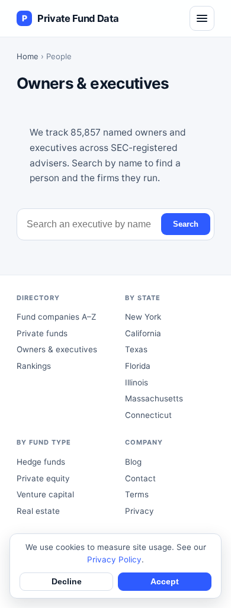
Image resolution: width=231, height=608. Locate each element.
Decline (67, 581)
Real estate (38, 511)
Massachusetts (154, 398)
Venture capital (45, 494)
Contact (140, 478)
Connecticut (148, 415)
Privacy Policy (114, 559)
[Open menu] (202, 18)
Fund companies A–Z (56, 316)
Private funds (42, 333)
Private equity (43, 478)
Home (27, 56)
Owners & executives (57, 349)
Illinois (136, 382)
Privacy (139, 511)
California (143, 333)
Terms (137, 494)
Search (185, 224)
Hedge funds (41, 462)
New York (143, 316)
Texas (136, 349)
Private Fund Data (70, 18)
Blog (133, 462)
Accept (164, 581)
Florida (137, 366)
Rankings (34, 366)
